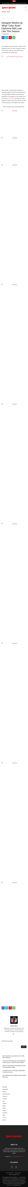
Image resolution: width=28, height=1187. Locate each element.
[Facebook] (3, 37)
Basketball (5, 1089)
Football (12, 18)
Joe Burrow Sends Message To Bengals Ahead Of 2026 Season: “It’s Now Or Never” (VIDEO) (13, 1061)
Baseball (4, 1087)
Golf (3, 1101)
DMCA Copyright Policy (14, 1174)
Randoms (4, 1113)
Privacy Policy (18, 1173)
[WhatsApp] (13, 37)
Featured (4, 1096)
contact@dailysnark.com (17, 1156)
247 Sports (11, 98)
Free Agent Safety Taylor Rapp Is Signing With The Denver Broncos (13, 1071)
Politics (4, 1108)
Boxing (4, 1091)
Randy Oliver (6, 34)
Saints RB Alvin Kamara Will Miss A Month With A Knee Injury (14, 1076)
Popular (4, 1110)
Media (4, 1106)
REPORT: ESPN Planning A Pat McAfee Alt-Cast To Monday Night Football (14, 1066)
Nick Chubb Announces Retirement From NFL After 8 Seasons (13, 1056)
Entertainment (6, 1094)
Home (3, 18)
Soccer (4, 1117)
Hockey (4, 1103)
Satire (3, 1115)
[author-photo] (14, 1023)
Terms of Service (9, 1173)
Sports (7, 18)
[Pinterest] (10, 37)
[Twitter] (6, 37)
